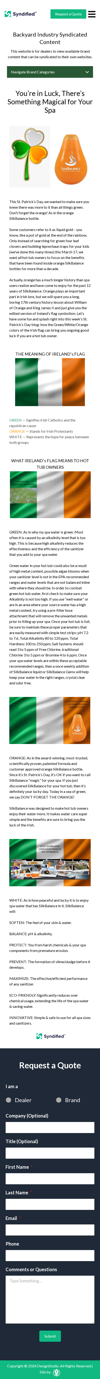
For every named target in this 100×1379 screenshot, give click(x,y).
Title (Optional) (22, 1141)
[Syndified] (21, 14)
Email (13, 1218)
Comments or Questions (31, 1269)
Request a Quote (68, 14)
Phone (12, 1244)
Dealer (23, 1100)
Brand (72, 1100)
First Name (19, 1167)
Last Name (19, 1192)
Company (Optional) (27, 1115)
